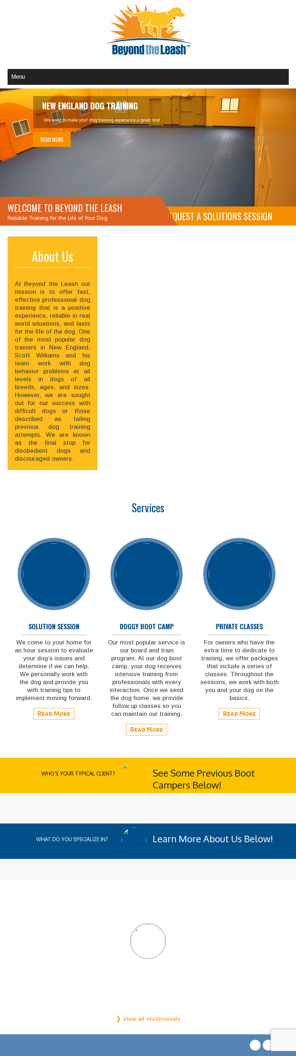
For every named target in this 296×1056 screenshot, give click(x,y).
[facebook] (255, 1045)
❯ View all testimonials (148, 1019)
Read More (52, 139)
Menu (18, 77)
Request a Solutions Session (218, 216)
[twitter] (268, 1045)
